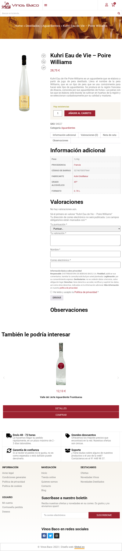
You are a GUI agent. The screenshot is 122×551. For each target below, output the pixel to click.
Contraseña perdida (12, 507)
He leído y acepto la (76, 292)
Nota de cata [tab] (109, 135)
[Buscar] (119, 13)
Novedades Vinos (90, 477)
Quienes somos (49, 481)
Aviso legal (8, 473)
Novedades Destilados (92, 481)
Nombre (55, 249)
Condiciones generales (14, 477)
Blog (43, 490)
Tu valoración (58, 233)
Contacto (46, 486)
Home (19, 26)
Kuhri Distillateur (81, 176)
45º (75, 182)
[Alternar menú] (45, 5)
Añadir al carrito (79, 113)
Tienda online (48, 477)
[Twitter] (50, 535)
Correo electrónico (60, 260)
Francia (77, 165)
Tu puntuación (58, 224)
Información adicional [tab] (64, 135)
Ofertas (84, 473)
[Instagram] (56, 535)
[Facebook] (44, 535)
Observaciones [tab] (60, 140)
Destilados (33, 26)
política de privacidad (68, 288)
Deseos (6, 511)
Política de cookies (12, 486)
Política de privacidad (86, 292)
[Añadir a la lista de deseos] (43, 56)
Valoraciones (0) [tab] (89, 135)
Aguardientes (51, 26)
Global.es (79, 547)
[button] (3, 377)
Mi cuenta (7, 503)
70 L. (78, 191)
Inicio (44, 473)
